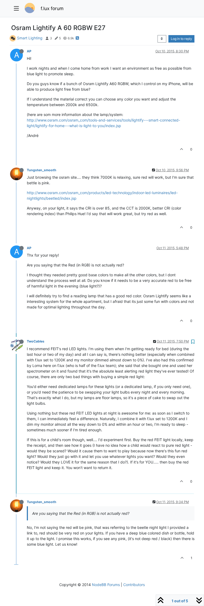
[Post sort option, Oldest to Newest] (162, 39)
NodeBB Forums (106, 584)
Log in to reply (181, 39)
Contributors (134, 584)
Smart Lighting (29, 38)
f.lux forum (52, 8)
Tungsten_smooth (41, 170)
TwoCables (35, 341)
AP (29, 51)
